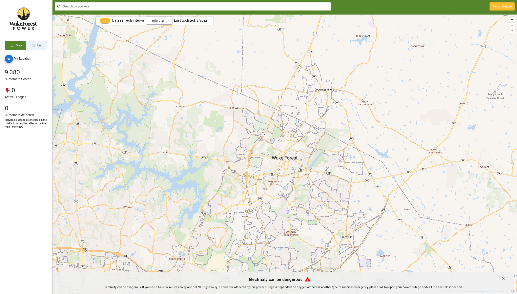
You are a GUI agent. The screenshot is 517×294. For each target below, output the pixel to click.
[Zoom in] (512, 19)
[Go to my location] (9, 59)
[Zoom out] (512, 25)
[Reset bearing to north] (512, 31)
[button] (15, 45)
